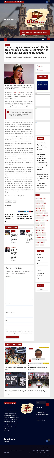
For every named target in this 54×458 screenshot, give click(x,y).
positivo (43, 227)
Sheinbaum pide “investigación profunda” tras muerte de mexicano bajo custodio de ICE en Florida (29, 236)
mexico (23, 34)
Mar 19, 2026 (31, 394)
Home (32, 448)
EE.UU (41, 213)
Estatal (38, 260)
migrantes (38, 227)
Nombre (8, 303)
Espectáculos (40, 257)
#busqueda (19, 57)
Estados (43, 215)
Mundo (38, 263)
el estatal (46, 213)
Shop (45, 455)
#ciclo (23, 57)
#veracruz (12, 59)
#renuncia (7, 59)
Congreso (45, 32)
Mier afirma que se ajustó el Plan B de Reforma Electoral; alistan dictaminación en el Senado (42, 146)
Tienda (48, 455)
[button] (45, 39)
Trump (41, 240)
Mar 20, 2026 (8, 394)
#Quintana (42, 57)
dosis (37, 213)
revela (42, 230)
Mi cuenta (38, 450)
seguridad (38, 235)
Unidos (45, 240)
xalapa (23, 32)
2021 (37, 198)
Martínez (38, 225)
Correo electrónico (10, 312)
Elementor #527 (46, 448)
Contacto (40, 448)
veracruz (27, 32)
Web (7, 320)
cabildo (37, 200)
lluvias (37, 222)
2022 (41, 198)
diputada (43, 208)
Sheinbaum (38, 237)
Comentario (9, 276)
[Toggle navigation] (42, 39)
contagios (44, 203)
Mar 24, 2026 (8, 369)
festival (37, 218)
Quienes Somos (40, 452)
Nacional (13, 247)
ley (43, 220)
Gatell (42, 218)
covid (36, 32)
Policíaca (39, 270)
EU (47, 215)
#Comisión (27, 57)
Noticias (47, 450)
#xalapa (17, 59)
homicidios (38, 220)
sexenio (43, 235)
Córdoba (40, 32)
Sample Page (46, 452)
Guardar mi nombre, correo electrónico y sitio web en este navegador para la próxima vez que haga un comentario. (19, 332)
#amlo (14, 57)
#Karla (38, 57)
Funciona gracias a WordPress (10, 450)
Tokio (37, 240)
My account (43, 450)
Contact (36, 448)
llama (46, 220)
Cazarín (42, 200)
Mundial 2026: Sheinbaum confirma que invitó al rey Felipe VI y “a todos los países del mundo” (14, 253)
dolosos (44, 210)
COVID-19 (42, 205)
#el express (33, 57)
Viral (38, 278)
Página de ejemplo (32, 452)
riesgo (43, 232)
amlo (44, 198)
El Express (10, 19)
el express (32, 32)
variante (37, 242)
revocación (38, 232)
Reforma (38, 230)
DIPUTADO (38, 210)
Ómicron (42, 244)
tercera (43, 237)
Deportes (39, 254)
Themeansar (6, 452)
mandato (42, 222)
